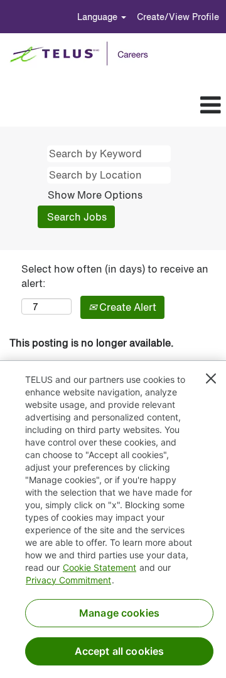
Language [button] (98, 16)
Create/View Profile (178, 16)
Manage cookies (119, 613)
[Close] (211, 378)
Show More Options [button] (95, 194)
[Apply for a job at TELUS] (83, 53)
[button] (133, 105)
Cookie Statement (99, 567)
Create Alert (126, 307)
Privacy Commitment (68, 580)
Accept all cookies (119, 651)
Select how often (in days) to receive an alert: (114, 276)
